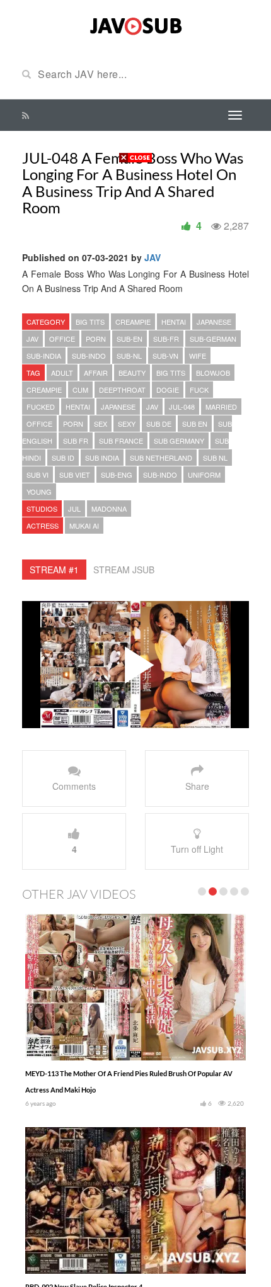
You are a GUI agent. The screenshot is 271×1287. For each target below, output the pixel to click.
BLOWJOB (213, 373)
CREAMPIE (133, 322)
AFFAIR (96, 373)
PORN (96, 339)
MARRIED (221, 407)
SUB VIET (74, 474)
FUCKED (40, 407)
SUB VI (37, 474)
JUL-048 (182, 407)
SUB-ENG (116, 474)
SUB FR (75, 441)
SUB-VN (165, 356)
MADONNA (109, 508)
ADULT (62, 373)
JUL (74, 508)
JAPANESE (214, 322)
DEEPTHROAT (122, 390)
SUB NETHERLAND (161, 457)
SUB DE (158, 424)
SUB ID (63, 457)
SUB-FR (166, 339)
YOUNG (39, 491)
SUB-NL (129, 356)
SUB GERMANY (179, 441)
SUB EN (194, 424)
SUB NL (215, 457)
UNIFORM (204, 474)
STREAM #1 (54, 569)
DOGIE (167, 390)
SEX (100, 424)
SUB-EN (129, 339)
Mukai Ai (84, 525)
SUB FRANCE (121, 441)
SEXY (127, 424)
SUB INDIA (102, 457)
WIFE (197, 356)
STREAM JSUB (123, 569)
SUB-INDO (89, 356)
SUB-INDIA (43, 356)
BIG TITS (90, 322)
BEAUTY (132, 373)
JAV (152, 257)
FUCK (199, 390)
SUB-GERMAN (213, 339)
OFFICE (62, 339)
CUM (80, 390)
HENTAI (173, 322)
